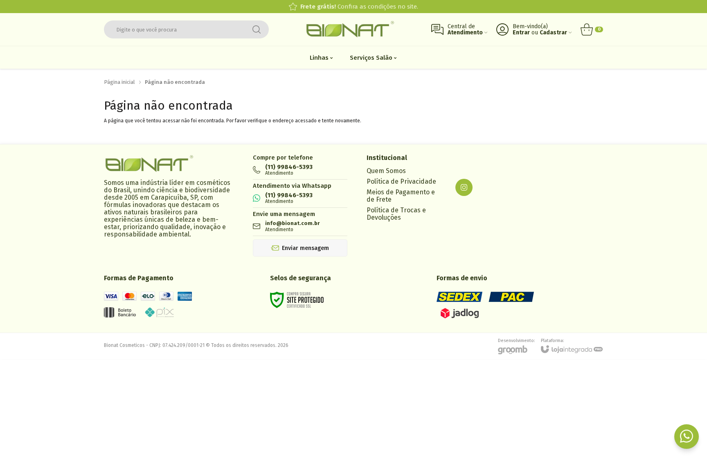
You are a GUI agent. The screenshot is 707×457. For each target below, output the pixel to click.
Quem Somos (386, 171)
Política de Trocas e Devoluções (396, 213)
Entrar (521, 32)
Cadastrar (553, 32)
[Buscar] (256, 29)
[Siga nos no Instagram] (464, 187)
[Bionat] (350, 29)
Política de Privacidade (401, 181)
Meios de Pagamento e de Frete (401, 195)
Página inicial (119, 82)
